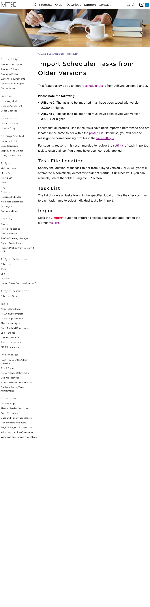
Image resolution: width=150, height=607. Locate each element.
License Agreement (11, 106)
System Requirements (13, 78)
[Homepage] (35, 4)
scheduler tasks (95, 85)
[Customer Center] (128, 4)
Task (3, 269)
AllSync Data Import (12, 313)
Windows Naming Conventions (18, 432)
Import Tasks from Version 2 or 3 (18, 283)
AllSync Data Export (11, 309)
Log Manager (8, 332)
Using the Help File (11, 155)
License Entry (8, 128)
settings (118, 145)
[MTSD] (9, 5)
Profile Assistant (9, 233)
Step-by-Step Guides (12, 150)
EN (147, 5)
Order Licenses (9, 110)
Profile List (6, 177)
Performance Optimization (15, 373)
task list (54, 223)
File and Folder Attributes (15, 408)
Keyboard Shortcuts (12, 201)
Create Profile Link (11, 243)
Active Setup (8, 403)
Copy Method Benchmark (15, 328)
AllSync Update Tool (12, 318)
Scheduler (6, 264)
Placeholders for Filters (13, 422)
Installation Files (9, 123)
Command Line (9, 211)
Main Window (8, 168)
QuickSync (6, 206)
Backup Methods (10, 377)
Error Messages (9, 413)
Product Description (12, 64)
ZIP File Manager (10, 347)
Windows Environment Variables (19, 437)
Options (5, 192)
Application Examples (13, 83)
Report (4, 182)
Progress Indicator (11, 196)
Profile (4, 224)
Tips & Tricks (7, 368)
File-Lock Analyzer (11, 323)
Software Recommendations (17, 382)
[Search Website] (133, 4)
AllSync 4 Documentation (51, 53)
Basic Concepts (9, 146)
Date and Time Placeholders (16, 417)
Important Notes (10, 141)
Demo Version (8, 88)
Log (3, 187)
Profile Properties (10, 228)
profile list (96, 133)
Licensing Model (9, 101)
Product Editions (10, 69)
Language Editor (10, 337)
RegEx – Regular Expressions (16, 427)
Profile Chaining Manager (15, 238)
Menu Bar (6, 173)
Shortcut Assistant (11, 342)
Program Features (11, 74)
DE (141, 5)
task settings (105, 138)
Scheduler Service (10, 296)
